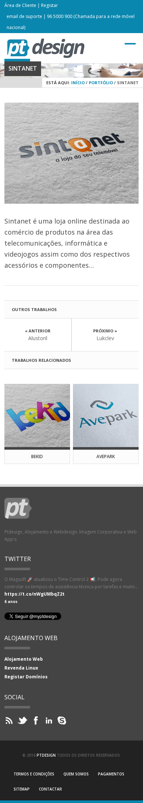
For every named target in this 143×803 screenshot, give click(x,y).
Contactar (50, 789)
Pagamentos (111, 774)
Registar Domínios (26, 677)
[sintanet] (71, 153)
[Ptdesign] (45, 56)
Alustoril (37, 338)
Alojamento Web (23, 659)
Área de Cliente (20, 5)
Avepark (105, 456)
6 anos (11, 601)
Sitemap (22, 789)
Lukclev (105, 338)
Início (78, 82)
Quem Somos (76, 774)
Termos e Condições (34, 774)
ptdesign (46, 755)
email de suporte (24, 16)
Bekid (37, 456)
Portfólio (101, 82)
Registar (49, 5)
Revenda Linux (21, 668)
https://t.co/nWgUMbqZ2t (34, 594)
